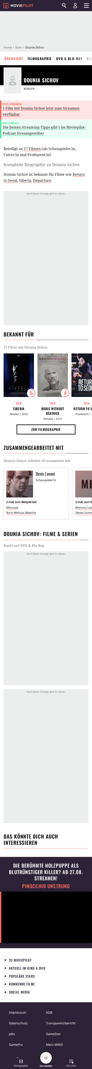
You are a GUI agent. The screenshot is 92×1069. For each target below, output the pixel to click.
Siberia (25, 180)
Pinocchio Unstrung (46, 886)
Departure (42, 180)
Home (8, 47)
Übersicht (13, 58)
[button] (21, 1063)
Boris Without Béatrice (52, 411)
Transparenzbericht (60, 1023)
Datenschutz (18, 1023)
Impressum (17, 1012)
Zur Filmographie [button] (46, 429)
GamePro (16, 1044)
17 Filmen (32, 148)
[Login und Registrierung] (75, 5)
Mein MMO (54, 1044)
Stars (18, 47)
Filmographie (40, 58)
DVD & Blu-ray (69, 58)
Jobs (12, 1034)
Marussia (12, 507)
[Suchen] (64, 5)
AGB (49, 1012)
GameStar (53, 1034)
